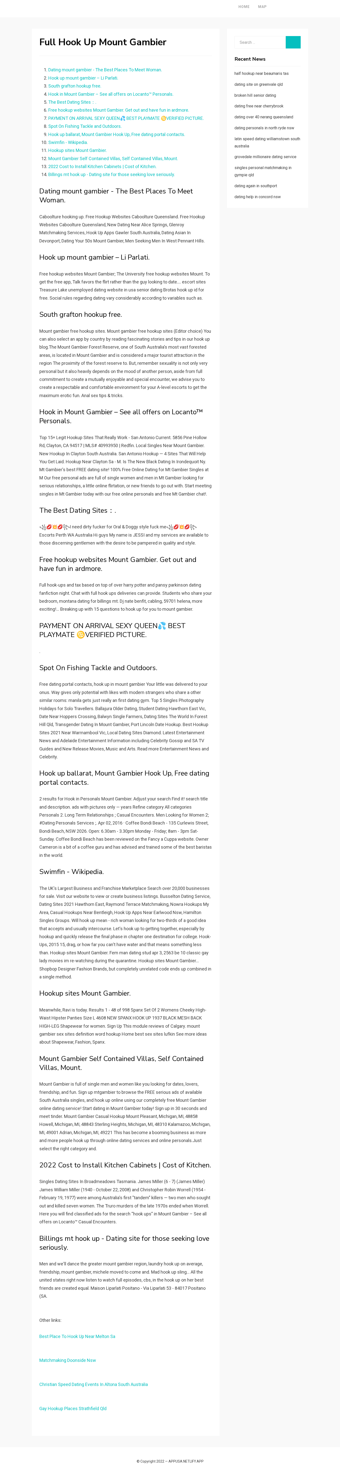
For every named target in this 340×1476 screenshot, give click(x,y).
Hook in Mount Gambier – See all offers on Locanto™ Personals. (110, 94)
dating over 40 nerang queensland (263, 117)
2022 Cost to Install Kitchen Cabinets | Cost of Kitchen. (102, 166)
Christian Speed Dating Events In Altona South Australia (93, 1384)
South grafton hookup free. (74, 86)
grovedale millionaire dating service (265, 156)
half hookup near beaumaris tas (261, 73)
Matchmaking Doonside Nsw (67, 1360)
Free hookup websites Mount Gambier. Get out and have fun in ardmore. (118, 110)
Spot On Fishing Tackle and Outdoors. (85, 126)
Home (244, 7)
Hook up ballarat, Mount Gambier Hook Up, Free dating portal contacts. (116, 134)
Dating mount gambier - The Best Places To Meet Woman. (105, 69)
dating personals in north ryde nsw (264, 128)
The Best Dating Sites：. (72, 102)
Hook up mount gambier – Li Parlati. (83, 78)
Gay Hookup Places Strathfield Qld (73, 1408)
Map (262, 7)
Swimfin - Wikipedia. (68, 142)
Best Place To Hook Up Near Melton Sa (77, 1336)
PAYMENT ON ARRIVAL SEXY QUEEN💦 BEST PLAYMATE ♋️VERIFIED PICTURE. (126, 118)
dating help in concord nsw (257, 196)
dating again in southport (255, 186)
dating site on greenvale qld (258, 84)
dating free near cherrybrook (258, 106)
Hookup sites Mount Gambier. (77, 150)
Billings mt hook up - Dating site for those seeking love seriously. (111, 174)
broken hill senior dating (255, 95)
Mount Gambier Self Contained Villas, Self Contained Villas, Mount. (113, 158)
